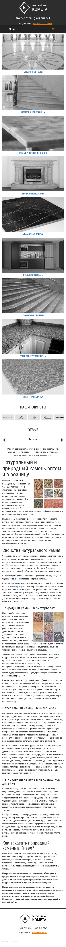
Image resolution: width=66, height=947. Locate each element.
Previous (6, 412)
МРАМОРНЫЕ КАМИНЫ (33, 193)
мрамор (14, 586)
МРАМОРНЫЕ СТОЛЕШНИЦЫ (33, 153)
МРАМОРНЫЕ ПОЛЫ (33, 71)
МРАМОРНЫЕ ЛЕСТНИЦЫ (33, 112)
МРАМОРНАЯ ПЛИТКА (33, 234)
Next (60, 412)
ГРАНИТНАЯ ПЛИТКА (33, 396)
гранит (23, 586)
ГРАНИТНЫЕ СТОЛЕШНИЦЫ (33, 356)
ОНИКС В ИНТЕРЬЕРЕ (33, 275)
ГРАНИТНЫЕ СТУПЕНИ (33, 315)
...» (51, 455)
